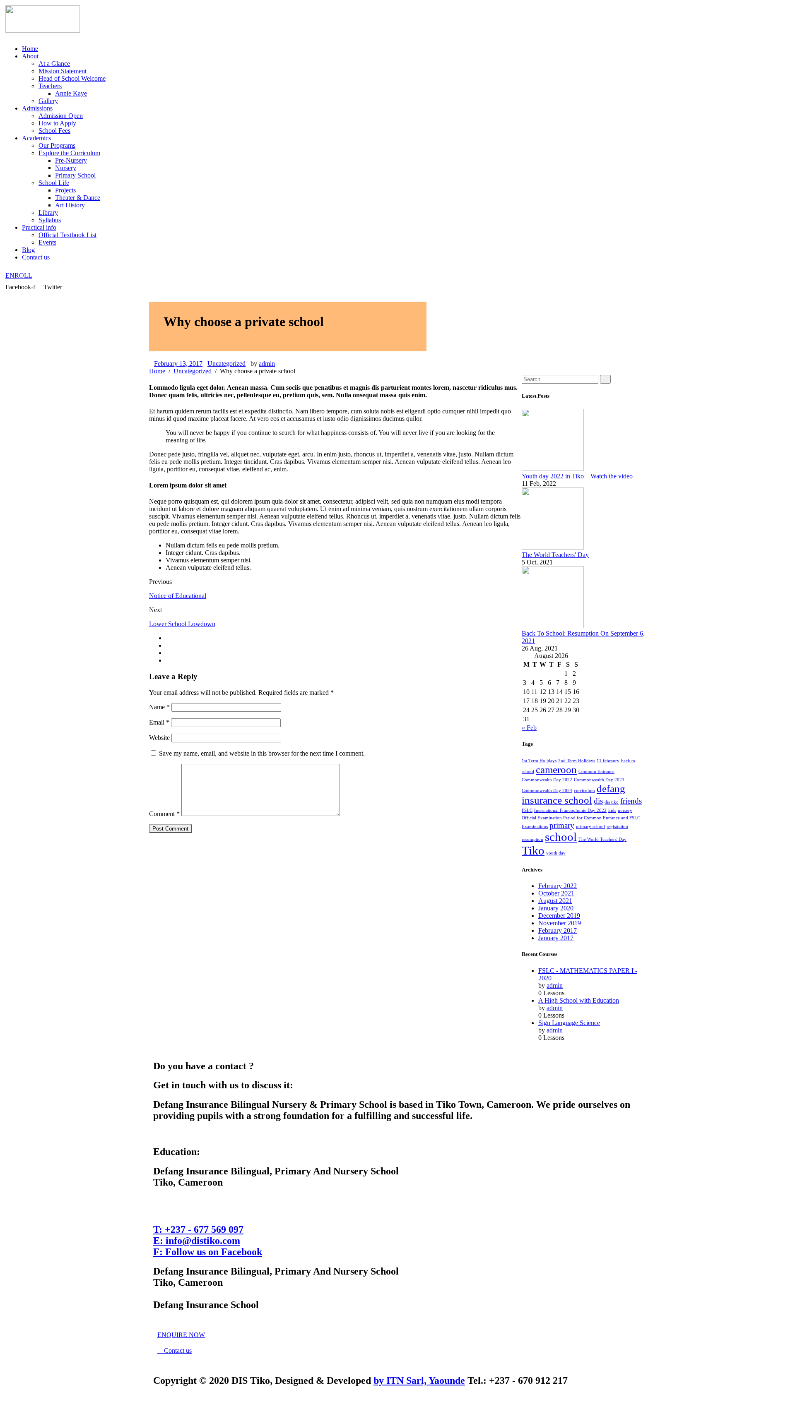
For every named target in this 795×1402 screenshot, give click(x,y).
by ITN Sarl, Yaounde (419, 1380)
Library (48, 212)
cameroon (556, 769)
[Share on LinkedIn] (168, 660)
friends (631, 801)
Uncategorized (226, 363)
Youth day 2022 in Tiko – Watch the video (577, 476)
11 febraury (608, 761)
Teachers (50, 85)
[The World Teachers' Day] (553, 547)
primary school (590, 826)
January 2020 (555, 908)
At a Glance (54, 63)
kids (612, 810)
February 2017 (557, 930)
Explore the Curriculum (69, 152)
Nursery (65, 167)
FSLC (527, 810)
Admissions (37, 108)
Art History (70, 205)
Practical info (39, 227)
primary (561, 825)
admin (267, 363)
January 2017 (555, 937)
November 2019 (559, 923)
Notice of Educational (177, 595)
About (30, 56)
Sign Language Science (569, 1022)
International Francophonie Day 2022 (570, 810)
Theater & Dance (77, 197)
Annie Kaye (71, 93)
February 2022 (557, 885)
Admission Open (61, 115)
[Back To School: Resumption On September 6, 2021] (553, 625)
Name (159, 707)
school (561, 836)
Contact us (36, 257)
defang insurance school (573, 794)
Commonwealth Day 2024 (547, 790)
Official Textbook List (67, 234)
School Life (54, 182)
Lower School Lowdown (182, 623)
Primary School (75, 175)
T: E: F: (207, 1240)
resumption (532, 839)
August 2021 (555, 900)
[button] (18, 275)
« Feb (529, 727)
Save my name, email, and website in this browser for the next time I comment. (262, 753)
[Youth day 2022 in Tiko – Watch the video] (553, 468)
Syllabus (50, 219)
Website (159, 737)
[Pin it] (168, 652)
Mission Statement (63, 70)
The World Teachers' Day (555, 554)
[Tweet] (168, 645)
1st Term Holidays (539, 761)
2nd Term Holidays (576, 761)
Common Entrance (596, 771)
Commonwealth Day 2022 (547, 780)
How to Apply (57, 123)
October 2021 (556, 893)
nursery (625, 810)
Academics (36, 138)
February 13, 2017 (178, 363)
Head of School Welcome (72, 78)
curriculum (584, 790)
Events (47, 242)
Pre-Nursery (71, 160)
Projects (65, 190)
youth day (556, 853)
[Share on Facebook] (168, 637)
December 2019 (559, 915)
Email (159, 722)
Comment (164, 813)
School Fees (54, 130)
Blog (28, 249)
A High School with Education (578, 1000)
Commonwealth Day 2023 (599, 780)
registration (617, 826)
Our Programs (57, 145)
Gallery (48, 100)
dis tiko (612, 802)
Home (30, 48)
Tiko (533, 850)
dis (598, 801)
